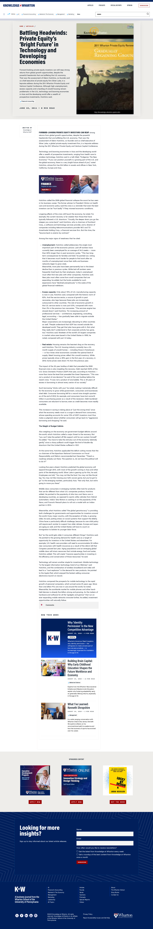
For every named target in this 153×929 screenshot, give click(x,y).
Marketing (71, 14)
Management (61, 14)
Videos (82, 902)
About (113, 887)
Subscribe (144, 5)
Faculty (82, 890)
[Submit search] (148, 14)
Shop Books (115, 892)
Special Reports (116, 5)
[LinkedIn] (26, 915)
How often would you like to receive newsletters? (96, 848)
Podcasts (102, 5)
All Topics (51, 902)
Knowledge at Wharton (59, 914)
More (78, 14)
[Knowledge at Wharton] (19, 5)
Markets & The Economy (46, 14)
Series (81, 892)
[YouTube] (31, 915)
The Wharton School (118, 890)
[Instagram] (35, 915)
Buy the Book (118, 802)
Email (78, 839)
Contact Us (115, 895)
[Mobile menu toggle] (4, 14)
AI (18, 14)
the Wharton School (55, 918)
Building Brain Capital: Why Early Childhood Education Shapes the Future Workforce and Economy (80, 668)
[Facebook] (21, 915)
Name (78, 830)
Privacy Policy (87, 914)
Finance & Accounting (29, 14)
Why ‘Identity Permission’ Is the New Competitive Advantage (81, 626)
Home (21, 26)
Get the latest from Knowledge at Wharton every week (101, 852)
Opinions (83, 895)
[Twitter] (17, 915)
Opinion (129, 5)
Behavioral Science (75, 682)
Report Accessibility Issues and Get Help (96, 918)
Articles (90, 5)
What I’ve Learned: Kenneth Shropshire (79, 706)
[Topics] (8, 14)
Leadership (51, 900)
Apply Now (35, 802)
